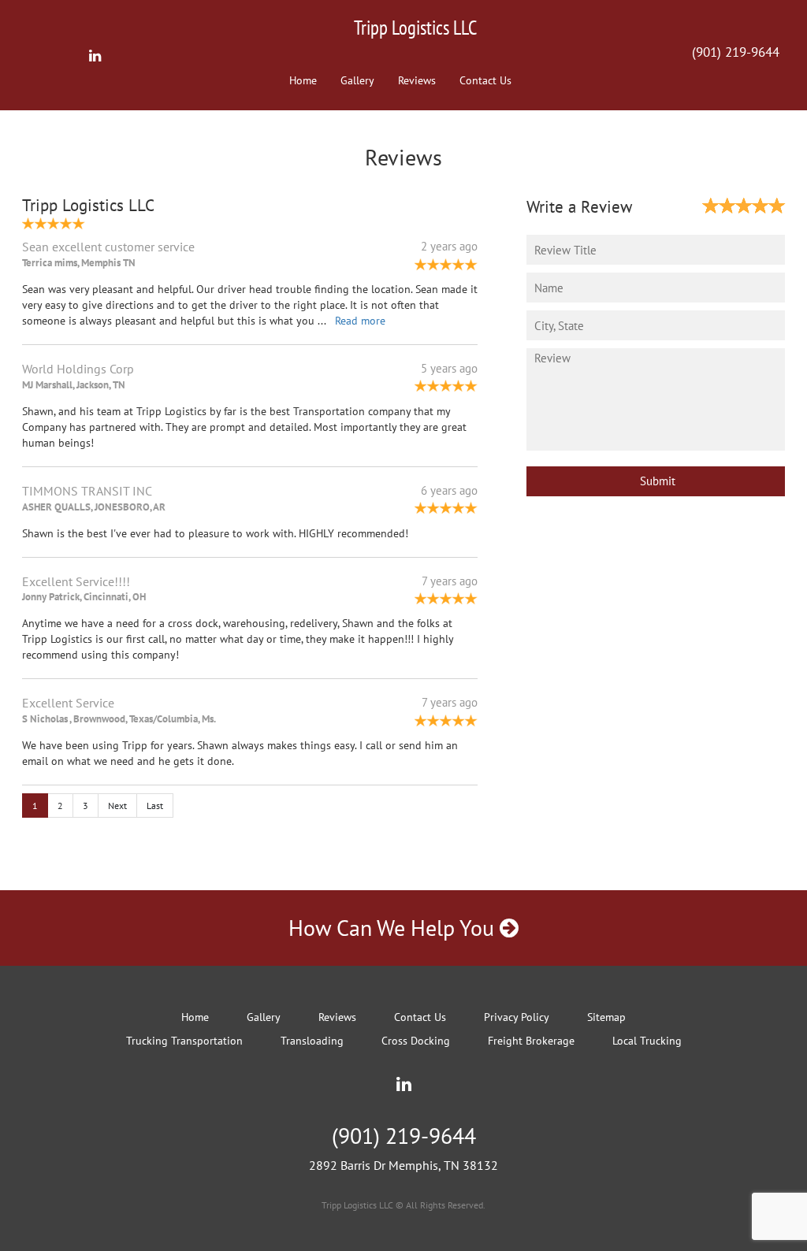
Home (303, 80)
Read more (360, 321)
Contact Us (485, 80)
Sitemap (606, 1017)
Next (117, 805)
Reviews (417, 80)
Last (155, 805)
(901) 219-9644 (735, 52)
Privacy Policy (516, 1017)
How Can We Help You (394, 927)
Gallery (357, 80)
